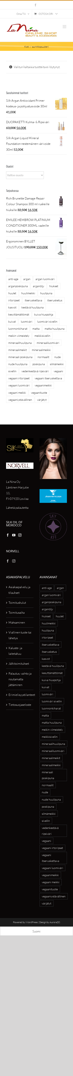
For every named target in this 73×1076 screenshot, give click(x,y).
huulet (12, 293)
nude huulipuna (17, 364)
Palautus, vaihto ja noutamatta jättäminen (20, 679)
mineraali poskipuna (20, 357)
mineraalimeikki (41, 350)
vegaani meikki (17, 392)
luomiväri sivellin (47, 321)
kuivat (12, 321)
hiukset (53, 286)
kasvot (12, 307)
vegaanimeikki (43, 385)
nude (57, 357)
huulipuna (46, 293)
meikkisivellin (42, 335)
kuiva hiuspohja (43, 314)
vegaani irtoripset (19, 378)
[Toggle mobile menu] (65, 27)
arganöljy (38, 286)
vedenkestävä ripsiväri (35, 371)
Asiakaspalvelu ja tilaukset (19, 590)
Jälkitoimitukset (19, 663)
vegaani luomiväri (19, 385)
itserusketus (54, 300)
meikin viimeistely (18, 335)
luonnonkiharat (17, 328)
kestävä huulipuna (32, 307)
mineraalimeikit (17, 350)
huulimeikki (28, 293)
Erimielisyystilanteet (20, 695)
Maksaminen (17, 622)
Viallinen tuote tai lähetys (20, 635)
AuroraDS (55, 922)
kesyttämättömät (18, 314)
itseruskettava (33, 300)
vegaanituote (39, 392)
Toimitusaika (17, 612)
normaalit (43, 357)
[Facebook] (7, 535)
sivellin (12, 371)
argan (26, 279)
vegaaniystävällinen (20, 399)
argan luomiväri (45, 279)
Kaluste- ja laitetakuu (15, 651)
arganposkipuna (18, 286)
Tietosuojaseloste (20, 705)
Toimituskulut (17, 603)
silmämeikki (57, 364)
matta (36, 328)
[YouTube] (13, 535)
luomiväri (26, 321)
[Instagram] (19, 535)
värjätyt (42, 399)
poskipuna (38, 364)
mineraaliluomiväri (48, 342)
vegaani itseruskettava (48, 378)
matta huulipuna (54, 328)
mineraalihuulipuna (20, 342)
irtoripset (14, 300)
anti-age (13, 279)
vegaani (58, 371)
